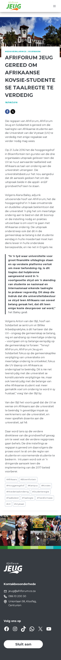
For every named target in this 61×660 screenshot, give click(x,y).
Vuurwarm (34, 51)
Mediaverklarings (15, 51)
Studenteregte (40, 492)
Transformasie (45, 498)
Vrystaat (19, 504)
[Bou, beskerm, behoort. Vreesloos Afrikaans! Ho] (38, 538)
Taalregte (27, 498)
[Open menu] (54, 6)
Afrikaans (11, 479)
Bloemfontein (28, 479)
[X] (12, 111)
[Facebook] (7, 111)
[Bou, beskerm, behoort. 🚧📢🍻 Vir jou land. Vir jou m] (23, 538)
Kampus (33, 485)
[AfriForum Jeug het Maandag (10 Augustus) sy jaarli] (7, 538)
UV (8, 504)
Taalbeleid (12, 498)
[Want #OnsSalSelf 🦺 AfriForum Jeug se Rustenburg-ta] (7, 523)
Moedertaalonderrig (17, 492)
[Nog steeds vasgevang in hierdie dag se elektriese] (23, 523)
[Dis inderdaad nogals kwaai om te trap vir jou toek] (38, 523)
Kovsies (45, 485)
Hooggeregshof (15, 485)
